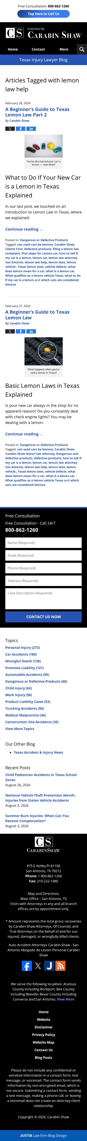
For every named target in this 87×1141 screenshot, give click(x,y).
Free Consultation (22, 516)
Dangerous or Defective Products (44, 240)
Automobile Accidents (27, 674)
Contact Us (43, 1050)
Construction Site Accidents (31, 722)
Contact (38, 49)
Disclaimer (44, 1027)
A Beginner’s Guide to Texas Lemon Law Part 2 (37, 112)
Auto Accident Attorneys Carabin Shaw (39, 945)
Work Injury (18, 695)
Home (13, 49)
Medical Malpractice (25, 715)
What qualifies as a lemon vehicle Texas (34, 275)
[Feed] (60, 966)
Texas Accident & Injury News (38, 752)
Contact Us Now (43, 616)
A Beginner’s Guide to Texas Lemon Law (37, 314)
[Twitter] (38, 966)
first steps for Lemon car (40, 253)
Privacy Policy (43, 1034)
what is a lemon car (60, 271)
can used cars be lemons (35, 244)
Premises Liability (24, 667)
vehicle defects (56, 267)
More (64, 49)
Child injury (18, 688)
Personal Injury (22, 647)
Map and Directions (43, 893)
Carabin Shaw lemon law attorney (30, 454)
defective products (37, 249)
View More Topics (19, 728)
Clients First (14, 249)
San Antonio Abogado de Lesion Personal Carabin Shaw (43, 950)
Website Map (43, 1042)
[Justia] (49, 966)
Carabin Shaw (64, 244)
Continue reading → (24, 229)
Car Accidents (21, 654)
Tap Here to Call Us (43, 13)
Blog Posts (43, 1057)
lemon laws (57, 262)
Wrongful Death (23, 661)
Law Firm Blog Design (43, 1135)
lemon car (40, 258)
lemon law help (36, 262)
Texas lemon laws (31, 267)
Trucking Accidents (24, 708)
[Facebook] (27, 966)
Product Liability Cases (27, 701)
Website (43, 1019)
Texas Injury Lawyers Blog (43, 33)
